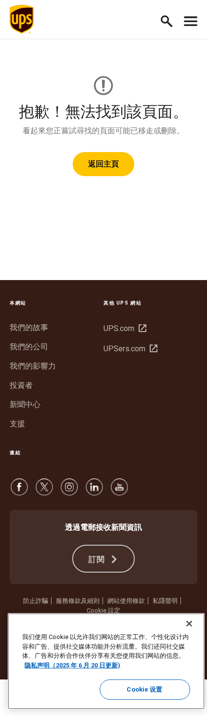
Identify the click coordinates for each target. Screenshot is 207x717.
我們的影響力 (33, 366)
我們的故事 (29, 327)
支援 (17, 423)
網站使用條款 (126, 600)
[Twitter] (44, 491)
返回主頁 (103, 163)
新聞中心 (25, 404)
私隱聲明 (165, 600)
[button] (170, 19)
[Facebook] (19, 491)
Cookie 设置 (144, 689)
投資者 (21, 385)
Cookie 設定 (103, 610)
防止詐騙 (35, 600)
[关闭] (189, 623)
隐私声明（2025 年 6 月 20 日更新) (72, 665)
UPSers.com (129, 348)
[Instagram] (69, 491)
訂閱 (98, 559)
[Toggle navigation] (190, 19)
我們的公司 (29, 346)
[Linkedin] (94, 491)
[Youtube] (119, 491)
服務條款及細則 (78, 600)
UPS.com (124, 328)
